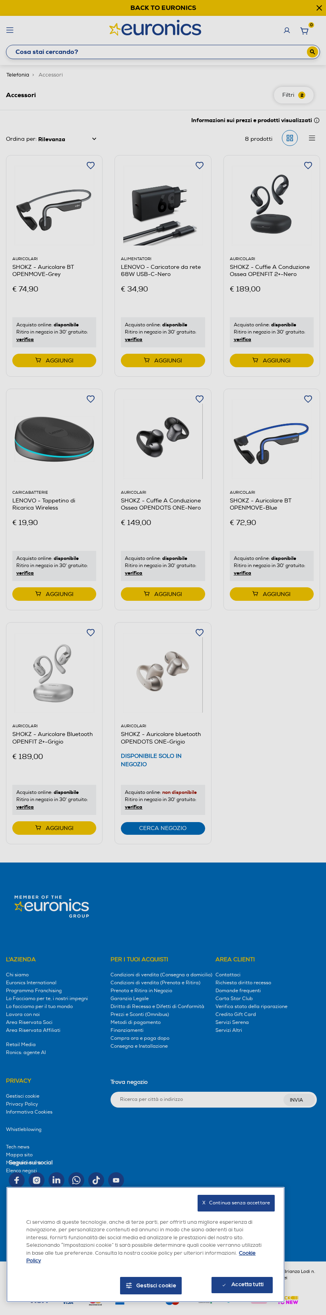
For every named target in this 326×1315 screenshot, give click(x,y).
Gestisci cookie (156, 1285)
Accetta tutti (247, 1284)
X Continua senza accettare (236, 1203)
